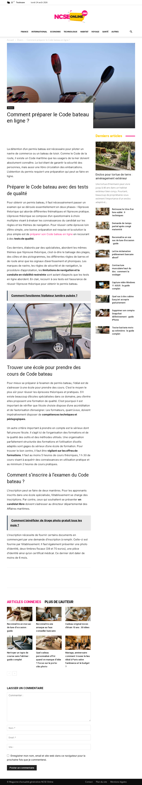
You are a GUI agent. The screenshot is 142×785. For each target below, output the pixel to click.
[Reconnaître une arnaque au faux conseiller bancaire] (48, 614)
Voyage (95, 31)
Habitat (84, 31)
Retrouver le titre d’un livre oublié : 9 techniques (123, 212)
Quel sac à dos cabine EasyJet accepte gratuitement (123, 299)
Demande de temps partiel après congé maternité (121, 226)
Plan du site (101, 781)
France (24, 31)
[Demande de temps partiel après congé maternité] (102, 226)
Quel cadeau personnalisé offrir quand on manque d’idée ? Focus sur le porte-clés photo (48, 659)
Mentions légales (118, 781)
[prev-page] (9, 673)
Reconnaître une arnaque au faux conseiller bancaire (46, 627)
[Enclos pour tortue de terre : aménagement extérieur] (115, 156)
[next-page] (14, 673)
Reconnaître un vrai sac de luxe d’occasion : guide (19, 627)
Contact (89, 781)
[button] (131, 31)
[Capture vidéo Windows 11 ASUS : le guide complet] (102, 285)
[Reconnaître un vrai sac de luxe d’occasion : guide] (19, 614)
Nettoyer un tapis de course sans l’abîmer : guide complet (18, 656)
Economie (55, 31)
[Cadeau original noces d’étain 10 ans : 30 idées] (78, 614)
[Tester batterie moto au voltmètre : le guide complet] (102, 330)
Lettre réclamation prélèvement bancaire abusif (123, 254)
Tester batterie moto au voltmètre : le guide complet (123, 330)
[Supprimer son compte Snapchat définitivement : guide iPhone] (102, 313)
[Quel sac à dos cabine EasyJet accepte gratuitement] (102, 299)
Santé (105, 31)
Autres (115, 31)
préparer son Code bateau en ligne (51, 234)
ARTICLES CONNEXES (24, 602)
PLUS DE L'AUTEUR (59, 602)
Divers (10, 107)
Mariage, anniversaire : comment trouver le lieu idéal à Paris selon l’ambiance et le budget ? (77, 659)
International (39, 31)
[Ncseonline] (71, 16)
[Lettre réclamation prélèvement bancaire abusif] (102, 254)
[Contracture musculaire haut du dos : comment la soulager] (102, 268)
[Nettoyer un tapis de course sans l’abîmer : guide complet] (19, 643)
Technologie (70, 31)
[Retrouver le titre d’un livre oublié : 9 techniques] (102, 212)
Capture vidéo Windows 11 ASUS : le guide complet (123, 285)
